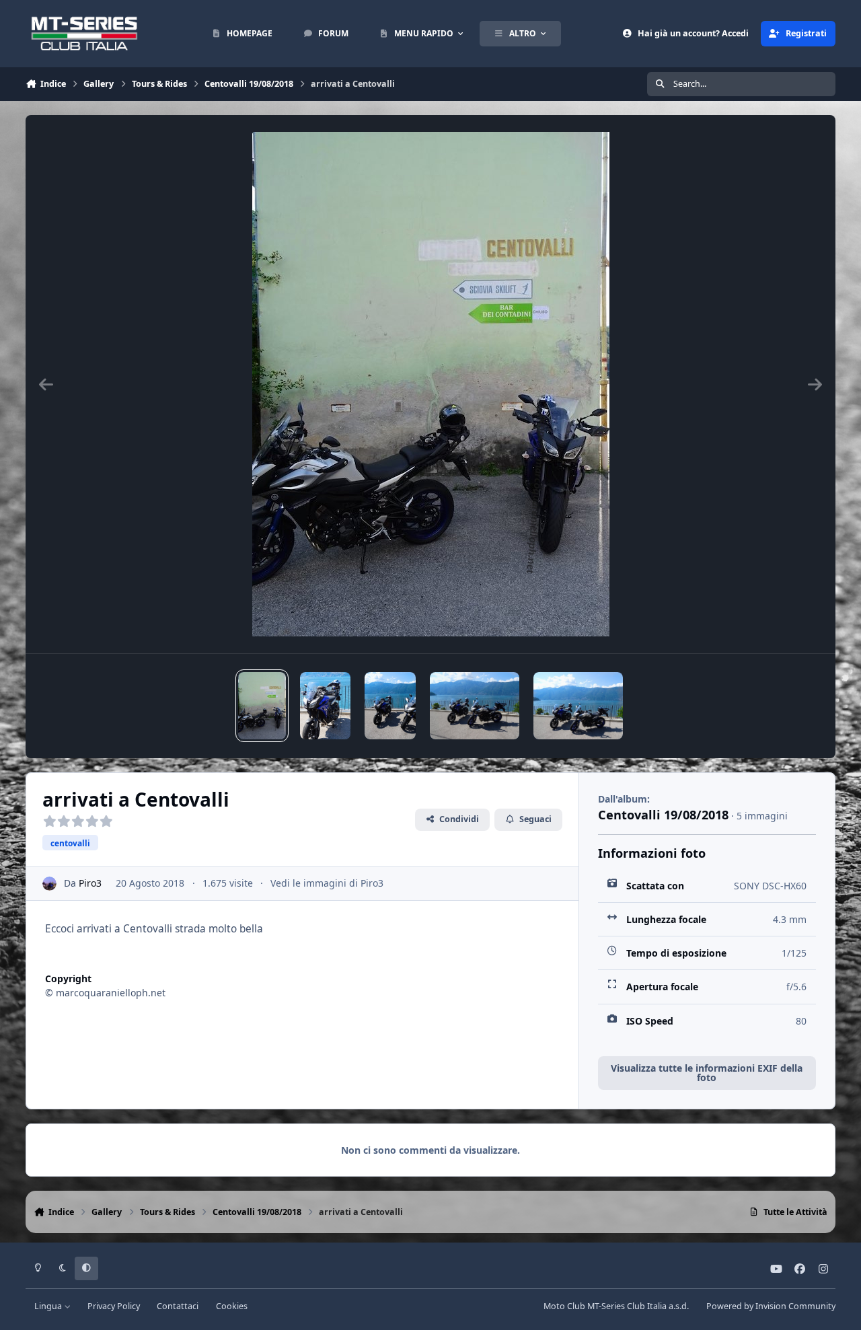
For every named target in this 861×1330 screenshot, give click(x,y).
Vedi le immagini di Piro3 (326, 883)
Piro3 (90, 883)
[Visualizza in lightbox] (430, 384)
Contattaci (177, 1306)
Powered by (770, 1306)
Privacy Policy (113, 1306)
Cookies (232, 1306)
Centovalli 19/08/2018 (663, 815)
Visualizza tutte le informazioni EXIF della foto (706, 1073)
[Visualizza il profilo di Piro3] (49, 884)
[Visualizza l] (262, 705)
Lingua (49, 1306)
